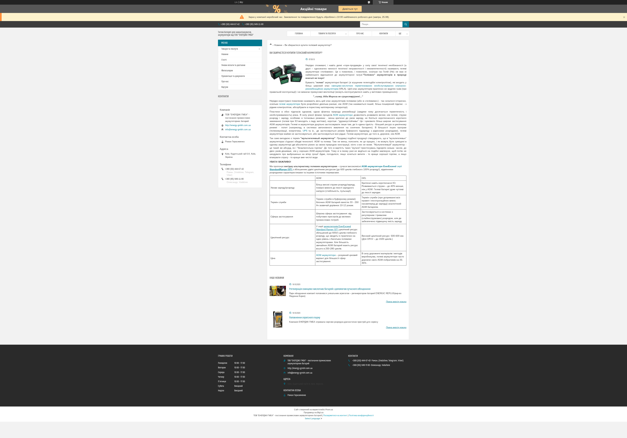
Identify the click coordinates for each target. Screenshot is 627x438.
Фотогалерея (227, 70)
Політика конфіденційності (361, 415)
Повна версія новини (396, 301)
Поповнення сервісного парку (304, 317)
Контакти (383, 33)
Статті (224, 60)
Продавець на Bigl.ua (313, 412)
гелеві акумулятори (289, 104)
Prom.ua (329, 409)
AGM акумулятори (326, 255)
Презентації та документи (233, 76)
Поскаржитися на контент (335, 415)
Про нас (360, 33)
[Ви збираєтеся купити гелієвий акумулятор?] (286, 74)
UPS (305, 130)
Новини (278, 45)
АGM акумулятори (343, 115)
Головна (299, 33)
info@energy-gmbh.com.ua (238, 129)
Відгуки (224, 87)
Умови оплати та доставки (233, 65)
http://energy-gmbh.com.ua (238, 125)
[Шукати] (405, 24)
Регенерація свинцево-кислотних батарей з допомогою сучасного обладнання (329, 289)
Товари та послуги (327, 33)
